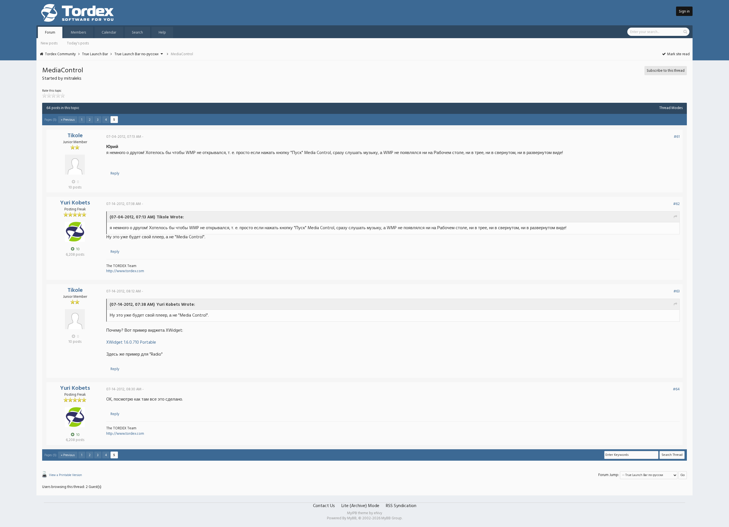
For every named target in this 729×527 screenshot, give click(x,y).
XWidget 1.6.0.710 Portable (131, 342)
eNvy (378, 513)
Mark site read (678, 54)
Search (137, 33)
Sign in (684, 12)
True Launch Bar (95, 54)
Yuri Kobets (75, 203)
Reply (114, 174)
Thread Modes (671, 108)
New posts (49, 43)
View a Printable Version (65, 475)
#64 (676, 389)
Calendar (109, 33)
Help (162, 33)
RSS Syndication (401, 506)
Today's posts (78, 43)
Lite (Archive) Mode (360, 506)
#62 (676, 204)
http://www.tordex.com (125, 271)
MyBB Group (391, 518)
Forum (50, 33)
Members (78, 33)
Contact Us (324, 506)
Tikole (75, 135)
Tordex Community (60, 54)
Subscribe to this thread (666, 71)
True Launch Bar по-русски (136, 54)
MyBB (352, 518)
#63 (676, 291)
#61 (677, 137)
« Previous (68, 119)
